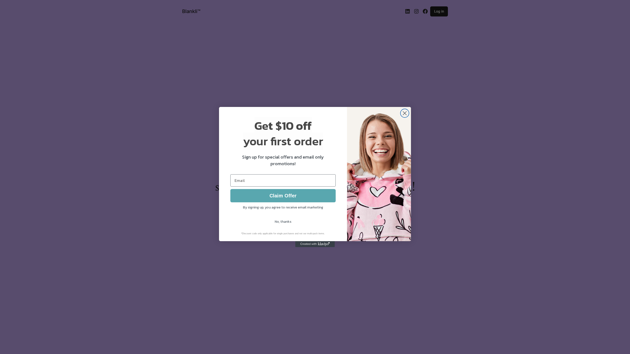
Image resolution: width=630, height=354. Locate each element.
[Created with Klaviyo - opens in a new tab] (315, 244)
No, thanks (283, 221)
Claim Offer (283, 195)
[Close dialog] (404, 113)
